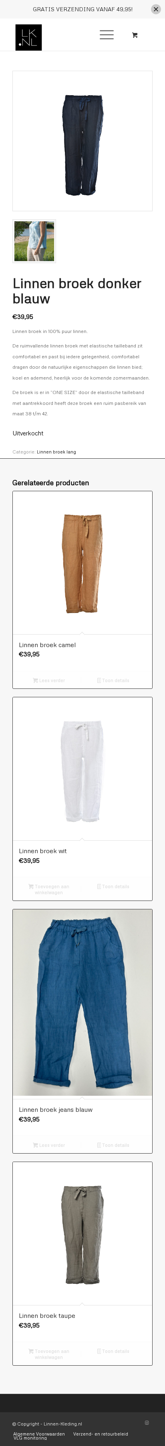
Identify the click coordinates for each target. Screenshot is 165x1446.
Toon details (115, 680)
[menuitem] (105, 34)
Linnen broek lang (56, 451)
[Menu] (103, 34)
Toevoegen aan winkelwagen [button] (51, 889)
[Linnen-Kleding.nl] (68, 34)
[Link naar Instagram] (147, 1423)
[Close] (156, 9)
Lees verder (51, 680)
